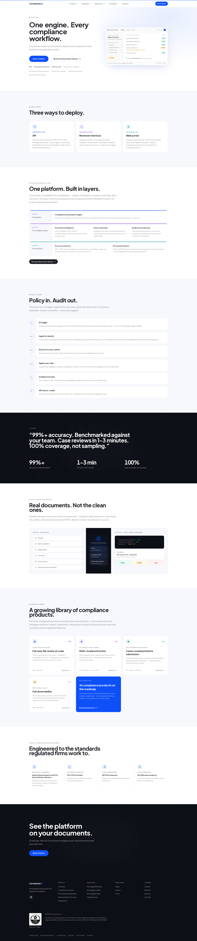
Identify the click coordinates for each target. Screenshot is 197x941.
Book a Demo (161, 3)
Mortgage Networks (94, 887)
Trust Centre (80, 935)
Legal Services (92, 897)
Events (118, 890)
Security (125, 4)
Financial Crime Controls (67, 897)
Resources (99, 4)
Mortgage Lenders (94, 890)
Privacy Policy (33, 935)
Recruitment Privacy (47, 935)
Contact (147, 897)
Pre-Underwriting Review (67, 894)
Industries (85, 4)
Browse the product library (66, 59)
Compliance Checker (66, 890)
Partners (147, 890)
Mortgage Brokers (94, 894)
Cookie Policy (61, 935)
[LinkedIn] (31, 897)
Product (73, 4)
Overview (61, 887)
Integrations (62, 901)
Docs (118, 894)
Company (113, 4)
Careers (147, 887)
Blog (117, 887)
